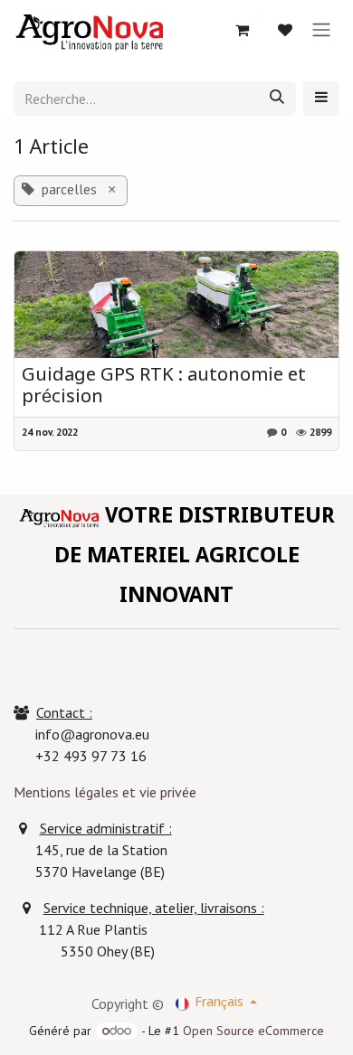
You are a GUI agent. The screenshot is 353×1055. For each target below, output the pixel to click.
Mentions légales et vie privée (105, 792)
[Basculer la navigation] (321, 30)
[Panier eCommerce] (242, 30)
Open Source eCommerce (253, 1030)
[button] (321, 98)
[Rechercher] (277, 98)
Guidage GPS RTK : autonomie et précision (164, 387)
